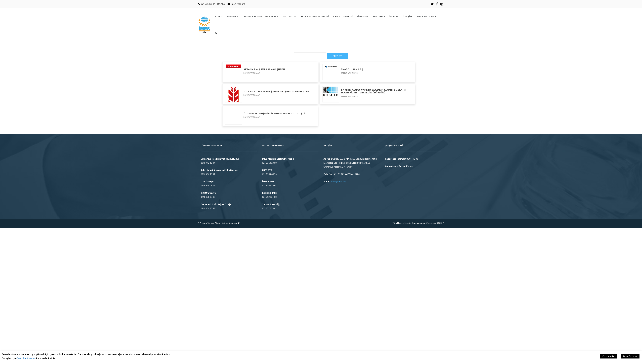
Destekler (379, 16)
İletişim (407, 16)
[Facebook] (437, 4)
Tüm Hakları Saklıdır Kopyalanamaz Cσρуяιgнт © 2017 (418, 223)
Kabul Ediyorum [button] (630, 356)
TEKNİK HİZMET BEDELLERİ (315, 16)
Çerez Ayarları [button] (608, 356)
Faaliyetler (289, 16)
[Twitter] (432, 4)
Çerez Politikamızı (26, 358)
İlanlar (393, 16)
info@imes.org (238, 4)
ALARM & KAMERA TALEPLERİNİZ (261, 16)
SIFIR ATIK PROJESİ (343, 16)
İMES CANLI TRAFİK (426, 16)
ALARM (219, 16)
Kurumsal (233, 16)
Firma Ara (363, 16)
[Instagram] (442, 4)
